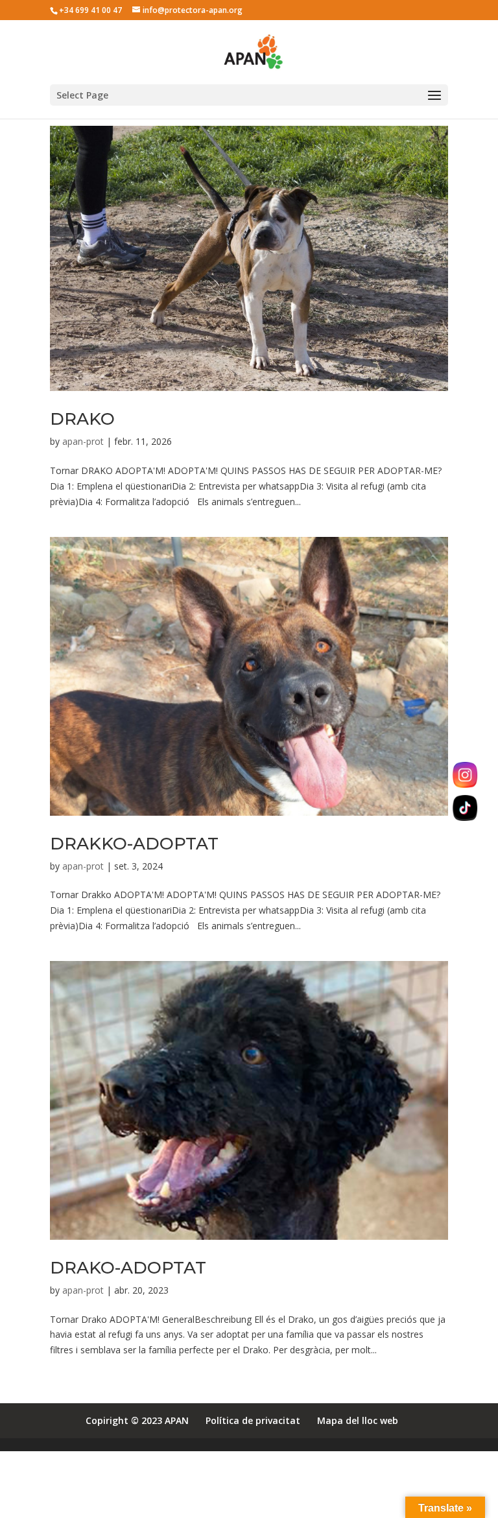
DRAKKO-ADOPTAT (134, 843)
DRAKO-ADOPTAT (128, 1267)
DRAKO (82, 419)
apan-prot (83, 441)
